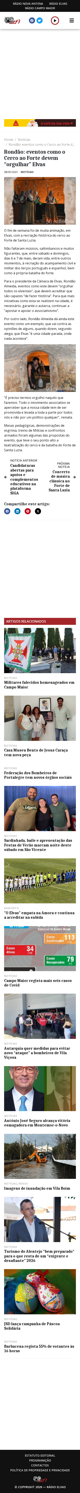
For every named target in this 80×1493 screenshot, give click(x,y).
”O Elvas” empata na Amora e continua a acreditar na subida (39, 915)
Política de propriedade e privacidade (40, 1470)
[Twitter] (40, 20)
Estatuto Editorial (40, 1455)
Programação (40, 1460)
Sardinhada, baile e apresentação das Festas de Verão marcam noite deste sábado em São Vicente (38, 845)
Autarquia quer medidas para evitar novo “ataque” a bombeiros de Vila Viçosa (37, 1053)
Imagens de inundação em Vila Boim (37, 1188)
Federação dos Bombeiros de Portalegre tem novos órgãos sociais (38, 775)
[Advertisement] (40, 71)
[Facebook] (32, 20)
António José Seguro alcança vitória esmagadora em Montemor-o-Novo (37, 1122)
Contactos (40, 1465)
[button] (55, 20)
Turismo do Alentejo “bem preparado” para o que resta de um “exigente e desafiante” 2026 (39, 1256)
